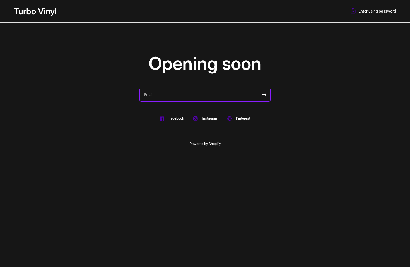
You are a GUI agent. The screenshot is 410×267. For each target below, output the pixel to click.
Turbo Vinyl (35, 11)
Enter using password (377, 11)
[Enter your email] (264, 94)
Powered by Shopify (205, 144)
